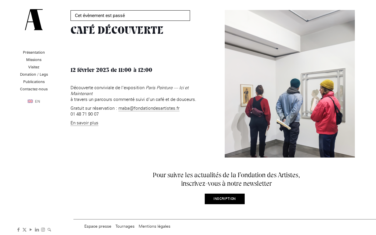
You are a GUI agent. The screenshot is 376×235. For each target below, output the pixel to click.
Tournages (125, 226)
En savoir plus (84, 123)
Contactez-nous (34, 89)
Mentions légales (154, 226)
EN (37, 101)
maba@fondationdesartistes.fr (148, 108)
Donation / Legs (34, 74)
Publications (34, 81)
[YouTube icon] (30, 229)
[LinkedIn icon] (37, 229)
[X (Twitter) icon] (24, 229)
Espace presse (97, 226)
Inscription (225, 199)
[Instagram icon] (43, 229)
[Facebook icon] (18, 229)
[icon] (49, 229)
